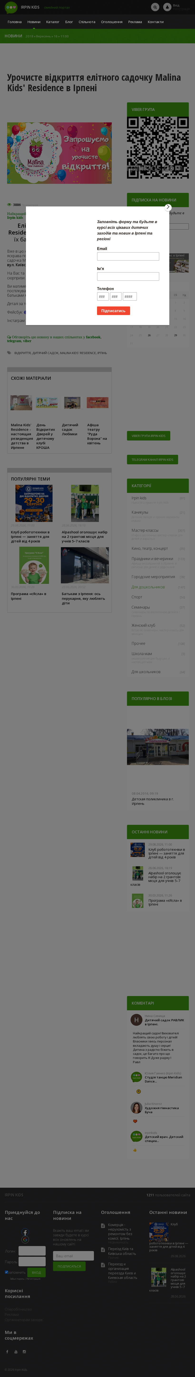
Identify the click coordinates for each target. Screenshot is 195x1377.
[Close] (168, 207)
